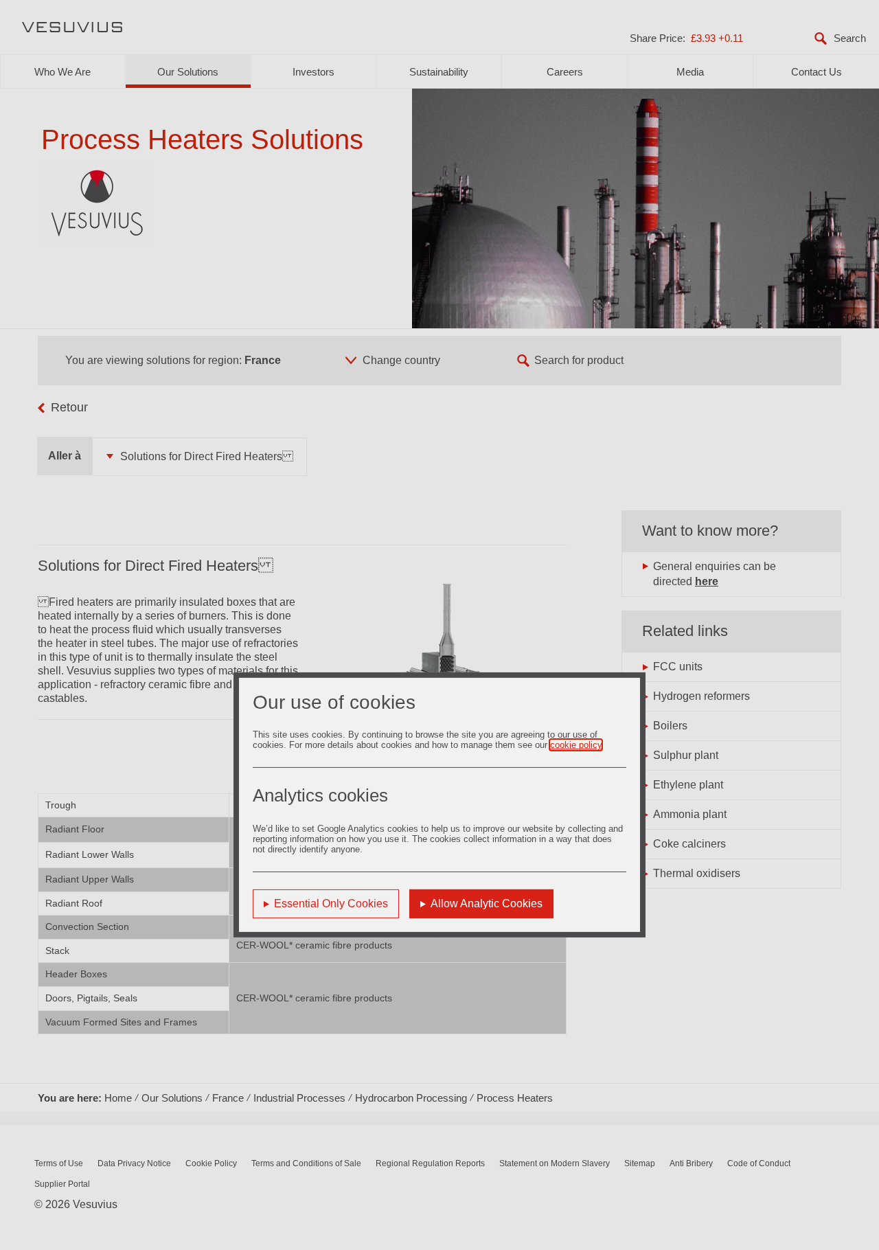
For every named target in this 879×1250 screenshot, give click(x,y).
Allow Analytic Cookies (487, 903)
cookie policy (576, 745)
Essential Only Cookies (331, 903)
